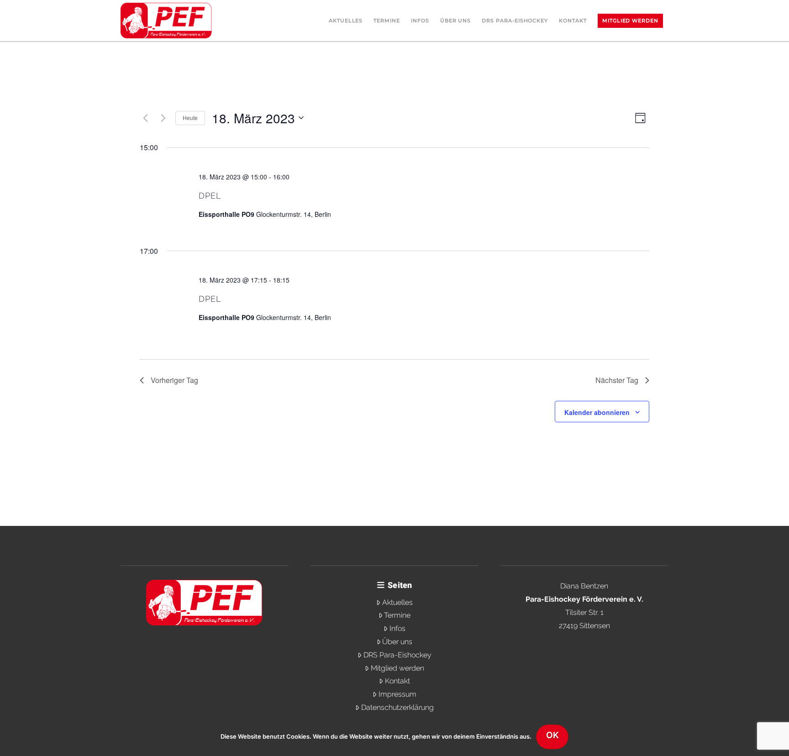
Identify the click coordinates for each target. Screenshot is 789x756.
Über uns (397, 641)
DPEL (210, 195)
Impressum (397, 694)
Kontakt (397, 681)
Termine (397, 615)
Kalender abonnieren (597, 412)
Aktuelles (397, 602)
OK (552, 735)
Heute (190, 117)
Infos (397, 628)
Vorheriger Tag (174, 380)
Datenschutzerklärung (397, 707)
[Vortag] (145, 117)
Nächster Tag (616, 380)
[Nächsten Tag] (163, 117)
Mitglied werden (397, 668)
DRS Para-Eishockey (397, 655)
